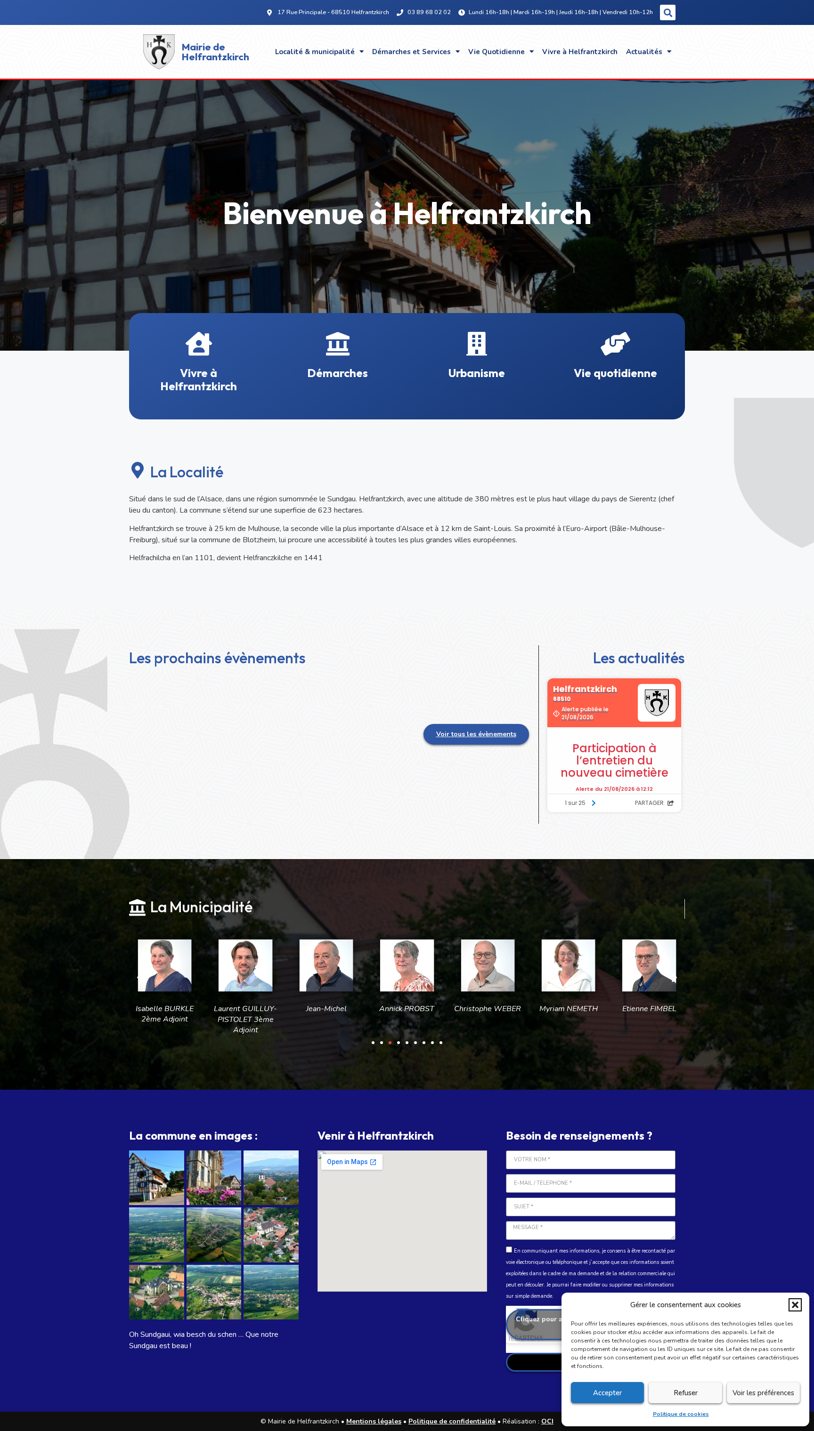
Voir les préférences (763, 1393)
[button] (795, 1305)
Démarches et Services (411, 51)
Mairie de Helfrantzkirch (215, 51)
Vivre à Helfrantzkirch (580, 51)
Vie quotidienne (615, 373)
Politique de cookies (681, 1414)
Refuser (686, 1393)
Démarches (337, 373)
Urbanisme (476, 373)
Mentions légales (373, 1421)
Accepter (607, 1393)
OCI (547, 1421)
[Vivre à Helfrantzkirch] (199, 343)
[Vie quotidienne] (615, 343)
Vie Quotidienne (496, 51)
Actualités (644, 51)
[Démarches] (338, 343)
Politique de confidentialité (452, 1421)
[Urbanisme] (476, 343)
